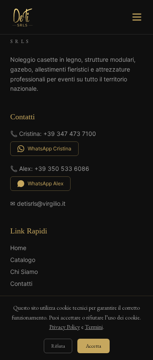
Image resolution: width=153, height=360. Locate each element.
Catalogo (22, 259)
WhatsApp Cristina (49, 148)
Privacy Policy (64, 327)
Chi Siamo (24, 271)
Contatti (21, 283)
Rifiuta (58, 346)
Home (18, 247)
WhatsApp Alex (45, 183)
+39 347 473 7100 (69, 133)
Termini (94, 327)
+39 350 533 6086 (61, 168)
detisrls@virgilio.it (41, 203)
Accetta (93, 346)
